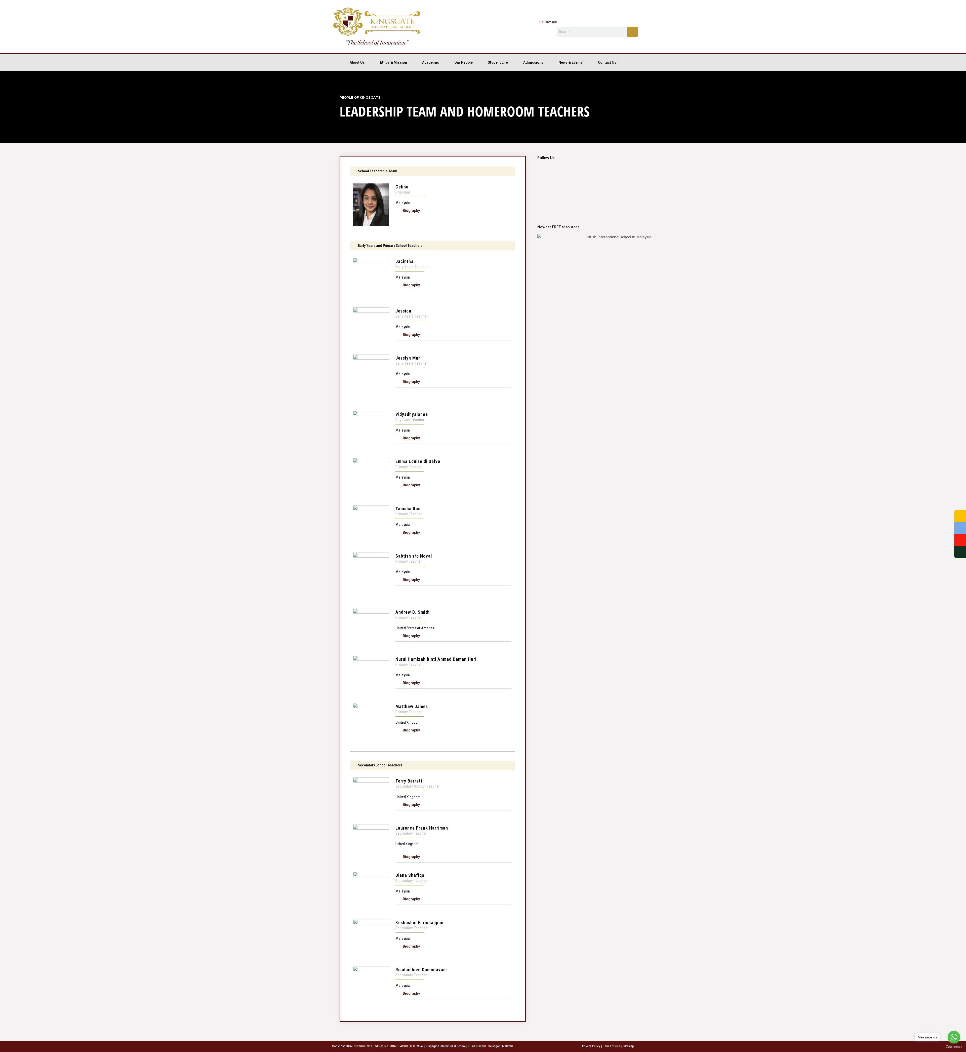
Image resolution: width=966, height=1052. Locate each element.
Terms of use (611, 1046)
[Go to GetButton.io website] (954, 1046)
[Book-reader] (632, 22)
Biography (411, 211)
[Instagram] (599, 22)
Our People (463, 62)
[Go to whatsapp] (954, 1037)
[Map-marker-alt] (610, 22)
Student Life (498, 62)
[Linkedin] (621, 22)
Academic (430, 62)
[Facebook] (567, 22)
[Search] (632, 32)
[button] (453, 210)
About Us (357, 62)
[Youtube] (588, 22)
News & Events (570, 62)
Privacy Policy (591, 1046)
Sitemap (628, 1046)
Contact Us (607, 62)
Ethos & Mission (393, 62)
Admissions (533, 62)
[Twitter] (578, 22)
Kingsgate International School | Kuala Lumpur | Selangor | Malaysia (469, 1046)
